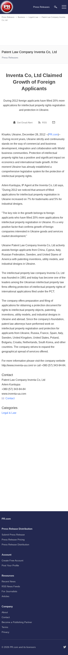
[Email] (53, 122)
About (5, 612)
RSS (44, 122)
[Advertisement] (34, 34)
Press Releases (8, 17)
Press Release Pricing (13, 539)
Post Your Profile (10, 565)
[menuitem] (55, 6)
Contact (10, 398)
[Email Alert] (15, 122)
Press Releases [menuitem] (41, 7)
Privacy (5, 632)
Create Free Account (12, 560)
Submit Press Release (13, 534)
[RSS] (40, 122)
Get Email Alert (25, 122)
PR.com (53, 134)
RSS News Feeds (11, 586)
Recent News (9, 581)
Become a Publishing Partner (17, 622)
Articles (5, 596)
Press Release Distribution (15, 544)
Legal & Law (33, 17)
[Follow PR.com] (64, 647)
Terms (5, 627)
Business (21, 17)
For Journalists (9, 591)
